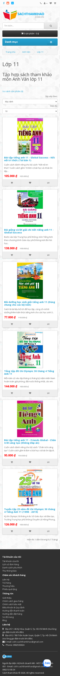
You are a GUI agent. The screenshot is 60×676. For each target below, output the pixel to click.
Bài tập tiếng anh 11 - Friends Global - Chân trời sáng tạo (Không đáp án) (30, 441)
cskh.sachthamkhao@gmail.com (27, 641)
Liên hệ (5, 579)
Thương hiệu (8, 586)
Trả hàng (6, 582)
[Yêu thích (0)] (51, 3)
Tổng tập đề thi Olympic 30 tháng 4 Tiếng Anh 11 (29, 372)
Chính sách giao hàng (12, 601)
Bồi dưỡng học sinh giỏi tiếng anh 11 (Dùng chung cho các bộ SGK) (29, 303)
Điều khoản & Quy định (13, 607)
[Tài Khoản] (46, 3)
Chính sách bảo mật (11, 604)
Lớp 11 (40, 51)
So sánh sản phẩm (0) (12, 91)
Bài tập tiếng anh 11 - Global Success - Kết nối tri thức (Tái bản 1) (29, 159)
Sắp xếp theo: (51, 96)
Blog (4, 620)
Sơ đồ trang (8, 617)
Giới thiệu (7, 597)
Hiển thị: (54, 106)
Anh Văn (26, 51)
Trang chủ (10, 51)
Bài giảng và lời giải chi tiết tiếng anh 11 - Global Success (29, 231)
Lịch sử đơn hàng (10, 564)
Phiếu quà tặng (9, 589)
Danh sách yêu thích (12, 567)
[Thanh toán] (55, 3)
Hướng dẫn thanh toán (13, 610)
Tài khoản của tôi (10, 561)
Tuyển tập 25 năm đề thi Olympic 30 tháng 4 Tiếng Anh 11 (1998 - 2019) (29, 510)
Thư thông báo (9, 570)
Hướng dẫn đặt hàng (12, 613)
